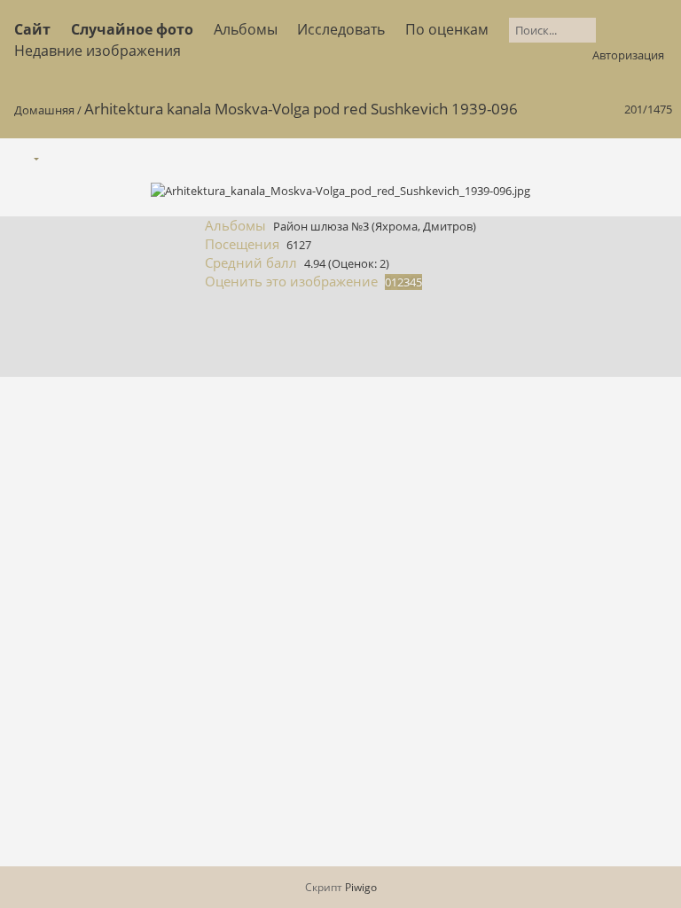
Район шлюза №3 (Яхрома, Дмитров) (374, 226)
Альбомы (246, 29)
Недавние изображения (97, 50)
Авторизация (628, 55)
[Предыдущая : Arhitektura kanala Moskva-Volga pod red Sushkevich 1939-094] (619, 157)
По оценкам (447, 29)
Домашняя (44, 110)
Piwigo (361, 887)
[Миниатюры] (582, 157)
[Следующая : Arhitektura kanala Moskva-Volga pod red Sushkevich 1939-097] (657, 157)
